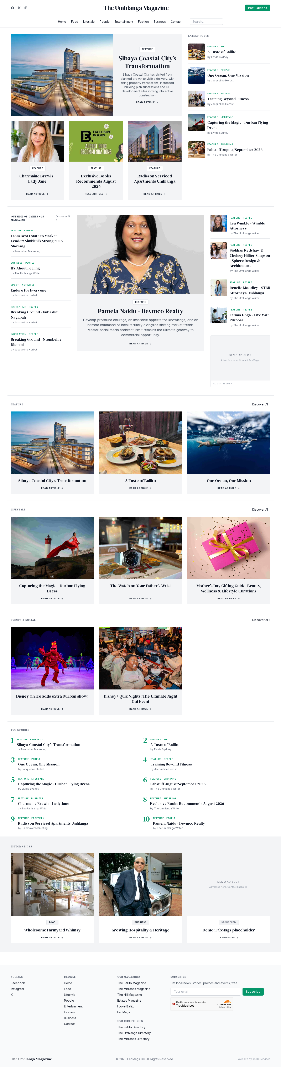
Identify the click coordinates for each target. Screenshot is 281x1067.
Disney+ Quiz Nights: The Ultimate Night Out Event (140, 698)
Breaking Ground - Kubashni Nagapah (34, 314)
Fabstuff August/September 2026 (234, 149)
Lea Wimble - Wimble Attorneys (247, 226)
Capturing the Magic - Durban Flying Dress (237, 125)
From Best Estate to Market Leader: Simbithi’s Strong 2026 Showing (37, 241)
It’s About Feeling (25, 268)
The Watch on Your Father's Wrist (140, 586)
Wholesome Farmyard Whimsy (52, 930)
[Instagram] (25, 8)
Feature (147, 49)
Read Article (147, 102)
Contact (176, 21)
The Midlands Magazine (133, 989)
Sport (15, 285)
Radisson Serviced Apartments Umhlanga (154, 178)
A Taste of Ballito (221, 51)
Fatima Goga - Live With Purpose (250, 317)
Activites (28, 285)
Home (62, 21)
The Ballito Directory (131, 1027)
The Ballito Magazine (131, 983)
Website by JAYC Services (254, 1059)
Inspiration (18, 306)
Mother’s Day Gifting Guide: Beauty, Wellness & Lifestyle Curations (229, 588)
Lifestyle (89, 21)
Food (74, 21)
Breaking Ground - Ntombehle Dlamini (36, 342)
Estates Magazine (129, 1000)
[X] (19, 8)
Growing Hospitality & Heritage (140, 930)
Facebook (18, 983)
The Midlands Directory (133, 1039)
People (105, 21)
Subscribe (253, 991)
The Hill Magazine (129, 994)
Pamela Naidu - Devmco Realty (140, 311)
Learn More (229, 937)
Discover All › (63, 218)
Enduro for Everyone (28, 290)
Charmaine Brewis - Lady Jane (37, 178)
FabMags (123, 1012)
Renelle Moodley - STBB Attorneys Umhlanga (250, 290)
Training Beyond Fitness (228, 98)
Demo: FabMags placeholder (229, 930)
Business (160, 21)
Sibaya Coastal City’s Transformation (147, 62)
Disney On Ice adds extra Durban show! (52, 696)
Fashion (143, 21)
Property (30, 230)
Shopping (227, 144)
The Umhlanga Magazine (136, 8)
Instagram (17, 989)
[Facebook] (12, 8)
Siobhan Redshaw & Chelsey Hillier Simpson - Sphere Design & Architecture (250, 258)
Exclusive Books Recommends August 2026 (96, 181)
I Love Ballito (126, 1006)
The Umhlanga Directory (134, 1033)
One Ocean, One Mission (228, 75)
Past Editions (257, 8)
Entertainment (124, 21)
